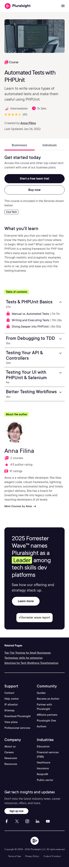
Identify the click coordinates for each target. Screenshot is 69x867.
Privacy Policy (32, 856)
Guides (41, 692)
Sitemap (9, 710)
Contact (9, 692)
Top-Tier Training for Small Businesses (27, 652)
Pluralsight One (46, 720)
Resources (10, 764)
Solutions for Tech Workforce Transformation (31, 663)
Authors (41, 726)
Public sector (45, 780)
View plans (11, 722)
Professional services (17, 727)
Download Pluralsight (17, 716)
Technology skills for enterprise (23, 657)
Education (43, 746)
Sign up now (16, 811)
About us (10, 746)
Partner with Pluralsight (44, 706)
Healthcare (43, 762)
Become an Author (48, 698)
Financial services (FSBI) (48, 754)
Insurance (43, 768)
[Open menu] (63, 6)
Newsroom (10, 758)
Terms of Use (14, 856)
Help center (11, 698)
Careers (9, 752)
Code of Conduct (52, 856)
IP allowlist (11, 704)
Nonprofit (42, 774)
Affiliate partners (47, 714)
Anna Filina (28, 123)
